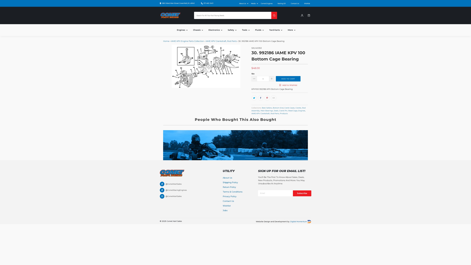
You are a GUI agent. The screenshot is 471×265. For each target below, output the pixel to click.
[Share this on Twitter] (254, 98)
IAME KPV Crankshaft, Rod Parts (221, 41)
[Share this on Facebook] (260, 98)
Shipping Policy (230, 182)
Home (166, 41)
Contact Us (295, 3)
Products (284, 113)
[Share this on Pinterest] (267, 98)
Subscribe (302, 193)
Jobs (225, 210)
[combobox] (232, 15)
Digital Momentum (298, 221)
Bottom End (278, 108)
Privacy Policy (229, 196)
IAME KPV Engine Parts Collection (187, 41)
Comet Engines (267, 3)
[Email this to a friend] (273, 98)
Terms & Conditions (232, 192)
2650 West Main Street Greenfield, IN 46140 (178, 3)
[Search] (274, 15)
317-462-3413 (208, 3)
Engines (301, 111)
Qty (253, 74)
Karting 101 (282, 3)
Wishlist (307, 3)
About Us (227, 178)
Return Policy (229, 187)
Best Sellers (267, 108)
